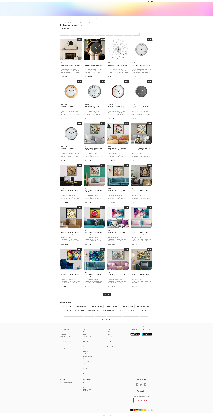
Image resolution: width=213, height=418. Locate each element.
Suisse (84, 329)
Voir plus (106, 294)
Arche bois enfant (79, 310)
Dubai (84, 373)
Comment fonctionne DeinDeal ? (68, 382)
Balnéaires (85, 341)
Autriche (85, 363)
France (85, 366)
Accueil (108, 329)
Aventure (85, 346)
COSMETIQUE (109, 336)
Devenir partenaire (141, 400)
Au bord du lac (87, 336)
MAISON (108, 334)
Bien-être (85, 332)
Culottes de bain (106, 319)
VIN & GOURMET (110, 344)
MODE (108, 332)
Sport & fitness (63, 349)
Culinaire (85, 349)
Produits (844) (65, 28)
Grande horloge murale (111, 306)
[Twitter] (141, 385)
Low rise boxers (132, 310)
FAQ (84, 382)
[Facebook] (137, 385)
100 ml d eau (121, 310)
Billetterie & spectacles (65, 341)
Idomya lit (144, 315)
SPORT (108, 339)
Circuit (84, 358)
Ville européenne (87, 361)
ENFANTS (108, 341)
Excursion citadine (87, 356)
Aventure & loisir (64, 332)
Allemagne (85, 368)
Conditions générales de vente (67, 410)
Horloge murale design (80, 306)
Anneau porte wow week (143, 306)
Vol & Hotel (86, 354)
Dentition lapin (89, 315)
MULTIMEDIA (109, 346)
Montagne (85, 334)
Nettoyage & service (65, 336)
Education (62, 339)
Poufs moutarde (100, 315)
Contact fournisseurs (88, 385)
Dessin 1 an (143, 310)
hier (148, 396)
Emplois (62, 385)
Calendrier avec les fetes (114, 315)
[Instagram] (145, 385)
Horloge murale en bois (96, 306)
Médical (62, 346)
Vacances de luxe (87, 344)
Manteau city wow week (93, 310)
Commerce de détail (65, 344)
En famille (85, 351)
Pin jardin (69, 310)
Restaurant (63, 334)
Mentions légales (94, 410)
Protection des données (82, 410)
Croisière (85, 339)
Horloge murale (67, 306)
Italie (84, 371)
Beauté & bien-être (64, 329)
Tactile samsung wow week (131, 315)
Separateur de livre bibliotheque (73, 315)
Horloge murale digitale (127, 306)
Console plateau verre (108, 310)
